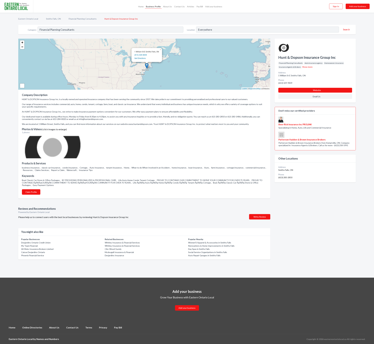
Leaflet (244, 88)
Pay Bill (199, 6)
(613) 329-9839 (140, 55)
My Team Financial (29, 246)
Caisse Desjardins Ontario (33, 252)
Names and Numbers (47, 339)
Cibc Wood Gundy (113, 249)
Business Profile (153, 6)
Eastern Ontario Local (28, 18)
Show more (307, 67)
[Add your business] (187, 304)
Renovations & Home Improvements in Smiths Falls (211, 246)
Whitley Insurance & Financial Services (122, 242)
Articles (190, 6)
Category (32, 30)
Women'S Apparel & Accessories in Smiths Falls (209, 242)
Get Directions (140, 58)
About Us (167, 6)
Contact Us (179, 6)
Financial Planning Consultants (83, 18)
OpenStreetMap (255, 88)
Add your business (213, 6)
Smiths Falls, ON (53, 18)
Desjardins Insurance (114, 255)
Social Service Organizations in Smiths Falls (207, 252)
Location (191, 30)
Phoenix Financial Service (32, 255)
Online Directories (32, 327)
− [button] (22, 47)
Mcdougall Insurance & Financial (119, 252)
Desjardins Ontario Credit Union (36, 242)
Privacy (103, 327)
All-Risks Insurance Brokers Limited (37, 249)
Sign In (336, 6)
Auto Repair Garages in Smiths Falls (204, 255)
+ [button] (22, 42)
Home (141, 6)
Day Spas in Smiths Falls (199, 249)
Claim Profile (31, 192)
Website (317, 90)
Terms (88, 327)
